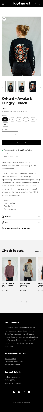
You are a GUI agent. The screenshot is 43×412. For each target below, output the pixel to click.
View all (38, 251)
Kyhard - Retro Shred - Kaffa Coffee (8, 285)
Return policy (10, 358)
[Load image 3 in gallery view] (32, 86)
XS (5, 119)
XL (33, 119)
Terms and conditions (14, 362)
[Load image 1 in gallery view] (10, 86)
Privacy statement (12, 365)
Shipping (11, 111)
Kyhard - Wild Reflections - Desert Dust (25, 285)
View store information (12, 156)
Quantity (4, 130)
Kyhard (18, 402)
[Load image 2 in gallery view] (21, 86)
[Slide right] (40, 87)
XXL (5, 125)
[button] (2, 3)
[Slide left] (2, 87)
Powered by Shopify (25, 402)
